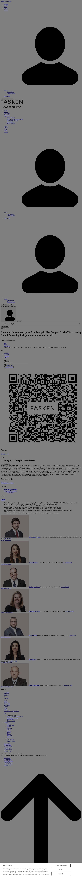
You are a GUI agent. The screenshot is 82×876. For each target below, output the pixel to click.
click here (46, 874)
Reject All (61, 869)
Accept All (61, 873)
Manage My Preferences (61, 865)
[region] (41, 869)
